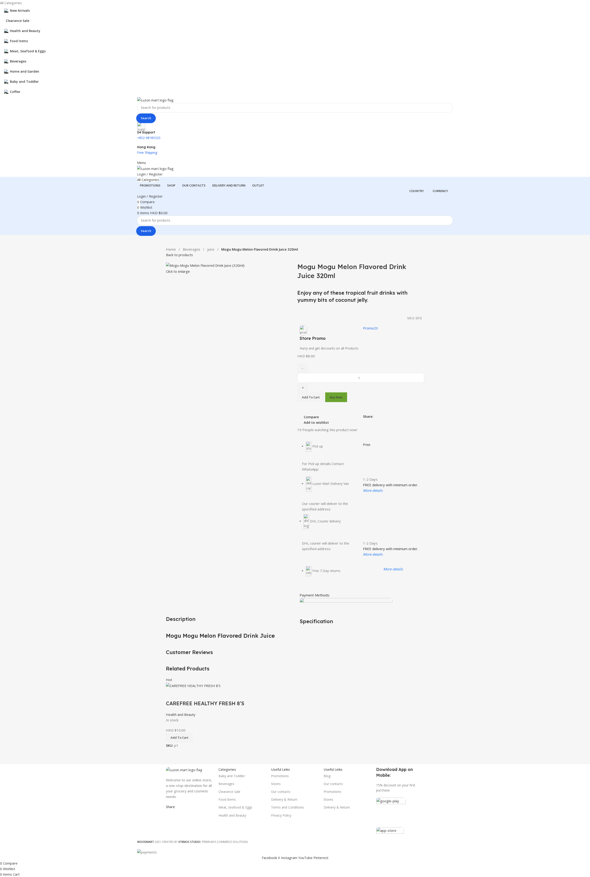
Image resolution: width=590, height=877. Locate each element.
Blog (327, 776)
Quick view (184, 694)
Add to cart (311, 397)
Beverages (191, 249)
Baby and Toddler (231, 776)
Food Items (227, 799)
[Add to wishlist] (196, 694)
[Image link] (184, 769)
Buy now (336, 397)
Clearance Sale (229, 791)
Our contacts (280, 791)
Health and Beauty (180, 714)
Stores (276, 784)
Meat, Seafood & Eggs (235, 807)
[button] (179, 738)
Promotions (280, 776)
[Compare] (171, 694)
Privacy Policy (281, 815)
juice (210, 249)
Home (171, 249)
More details (373, 490)
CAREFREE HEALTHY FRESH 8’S (205, 703)
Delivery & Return (284, 799)
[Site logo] (155, 99)
